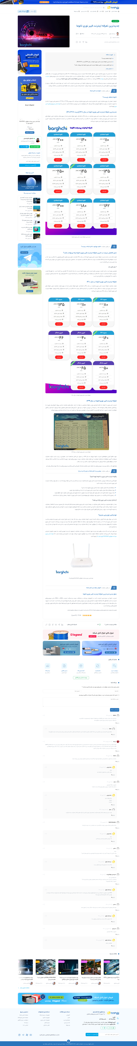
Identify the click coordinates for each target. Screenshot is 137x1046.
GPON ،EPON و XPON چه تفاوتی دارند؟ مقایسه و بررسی (72, 978)
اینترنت (47, 76)
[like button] (100, 625)
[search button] (104, 8)
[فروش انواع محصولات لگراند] (30, 282)
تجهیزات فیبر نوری (45, 1020)
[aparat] (27, 1035)
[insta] (19, 1035)
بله (102, 1028)
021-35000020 (102, 1019)
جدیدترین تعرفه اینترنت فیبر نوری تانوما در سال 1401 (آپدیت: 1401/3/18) (94, 62)
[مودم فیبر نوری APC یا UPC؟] (29, 183)
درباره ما (26, 1022)
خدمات (32, 11)
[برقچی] (112, 1013)
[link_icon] (46, 625)
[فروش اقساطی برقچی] (68, 2)
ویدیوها (76, 11)
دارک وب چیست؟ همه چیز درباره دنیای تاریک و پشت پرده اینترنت (26, 199)
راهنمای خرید (93, 11)
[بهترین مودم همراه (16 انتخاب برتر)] (36, 222)
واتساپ (110, 1028)
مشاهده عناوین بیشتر (24, 988)
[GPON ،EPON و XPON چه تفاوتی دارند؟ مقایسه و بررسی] (71, 967)
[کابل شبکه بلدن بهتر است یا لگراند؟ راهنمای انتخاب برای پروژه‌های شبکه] (26, 967)
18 (78, 33)
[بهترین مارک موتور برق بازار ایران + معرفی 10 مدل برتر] (36, 215)
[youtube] (30, 1035)
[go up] (68, 1041)
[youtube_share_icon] (80, 42)
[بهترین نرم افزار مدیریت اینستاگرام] (36, 229)
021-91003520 (112, 1019)
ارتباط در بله (23, 146)
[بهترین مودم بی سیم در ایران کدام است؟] (36, 208)
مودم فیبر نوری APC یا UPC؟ (30, 188)
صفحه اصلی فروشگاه (23, 1017)
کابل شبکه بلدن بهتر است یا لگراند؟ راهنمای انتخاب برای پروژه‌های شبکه (27, 978)
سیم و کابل (47, 1022)
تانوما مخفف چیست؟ (107, 58)
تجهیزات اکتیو (46, 1017)
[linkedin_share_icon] (86, 42)
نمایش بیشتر (109, 68)
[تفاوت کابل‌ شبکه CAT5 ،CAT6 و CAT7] (36, 236)
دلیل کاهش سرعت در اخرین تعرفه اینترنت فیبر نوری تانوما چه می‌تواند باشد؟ (93, 65)
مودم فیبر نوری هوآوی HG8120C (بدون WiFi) (29, 122)
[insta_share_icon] (77, 42)
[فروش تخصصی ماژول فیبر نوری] (100, 648)
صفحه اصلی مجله (23, 1015)
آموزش (106, 11)
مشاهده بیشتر (29, 132)
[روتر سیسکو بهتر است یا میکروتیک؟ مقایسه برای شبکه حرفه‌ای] (49, 967)
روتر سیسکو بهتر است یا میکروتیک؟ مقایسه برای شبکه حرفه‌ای (50, 978)
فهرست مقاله (109, 55)
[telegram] (23, 1035)
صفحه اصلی (114, 11)
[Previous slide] (38, 119)
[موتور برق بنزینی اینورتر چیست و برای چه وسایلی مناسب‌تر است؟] (117, 967)
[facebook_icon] (53, 625)
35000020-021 (91, 610)
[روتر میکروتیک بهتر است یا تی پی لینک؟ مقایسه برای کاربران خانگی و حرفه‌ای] (94, 967)
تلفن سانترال (47, 1025)
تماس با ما (25, 1025)
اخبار (100, 11)
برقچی (97, 610)
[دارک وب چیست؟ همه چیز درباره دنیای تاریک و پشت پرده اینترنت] (36, 201)
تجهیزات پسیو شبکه (45, 1015)
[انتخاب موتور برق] (30, 88)
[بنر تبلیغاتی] (81, 634)
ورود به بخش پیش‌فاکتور (81, 677)
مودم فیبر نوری (56, 104)
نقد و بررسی (84, 11)
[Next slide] (20, 119)
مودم (102, 79)
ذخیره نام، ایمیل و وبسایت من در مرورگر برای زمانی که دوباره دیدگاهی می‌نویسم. (98, 695)
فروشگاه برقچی (22, 11)
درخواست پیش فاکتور (23, 1020)
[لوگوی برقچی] (113, 7)
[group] (30, 255)
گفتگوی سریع (34, 146)
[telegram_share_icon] (83, 42)
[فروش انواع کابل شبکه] (68, 999)
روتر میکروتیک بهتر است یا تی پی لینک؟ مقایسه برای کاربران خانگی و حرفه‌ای (94, 978)
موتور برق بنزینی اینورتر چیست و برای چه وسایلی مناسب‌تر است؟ (117, 978)
